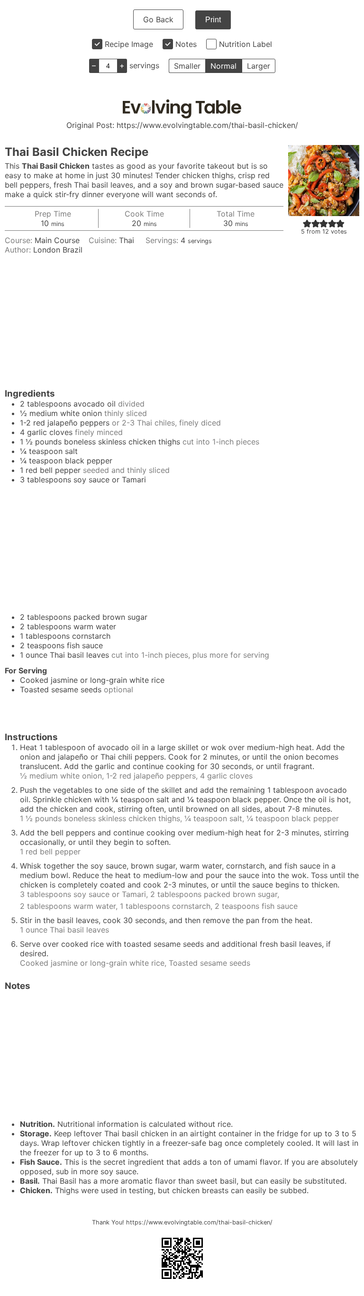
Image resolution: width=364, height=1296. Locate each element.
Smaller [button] (187, 66)
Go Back (158, 19)
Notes (186, 44)
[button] (307, 223)
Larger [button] (258, 66)
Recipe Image (129, 44)
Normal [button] (223, 66)
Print (213, 20)
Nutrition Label (245, 44)
